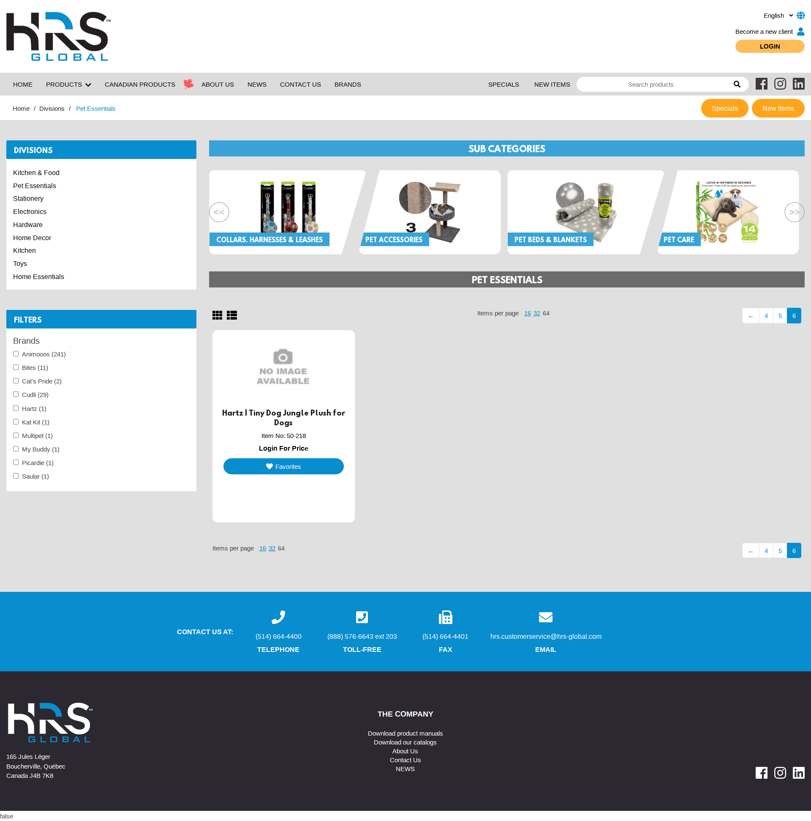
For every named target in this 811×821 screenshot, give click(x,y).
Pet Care (679, 240)
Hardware (28, 224)
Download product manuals (405, 733)
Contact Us (405, 759)
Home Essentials (38, 276)
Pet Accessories (393, 240)
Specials (503, 84)
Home (23, 84)
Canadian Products (140, 84)
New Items (552, 84)
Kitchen (24, 250)
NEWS (257, 84)
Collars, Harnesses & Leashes (269, 240)
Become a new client (764, 31)
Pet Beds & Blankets (550, 240)
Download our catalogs (405, 742)
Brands (348, 84)
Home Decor (32, 237)
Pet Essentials (34, 185)
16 (527, 312)
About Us (405, 750)
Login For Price (283, 448)
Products (64, 84)
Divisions (52, 108)
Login (770, 46)
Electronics (29, 211)
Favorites (288, 466)
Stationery (28, 198)
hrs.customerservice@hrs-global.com (545, 636)
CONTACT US (300, 84)
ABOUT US (217, 84)
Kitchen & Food (36, 172)
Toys (20, 263)
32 (536, 312)
